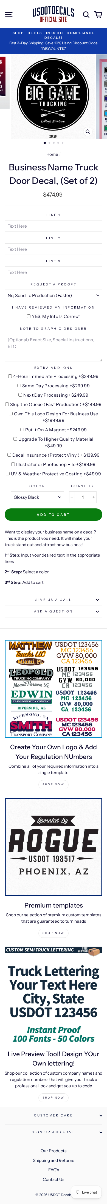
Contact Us (53, 1179)
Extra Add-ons (53, 368)
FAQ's (53, 1169)
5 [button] (63, 143)
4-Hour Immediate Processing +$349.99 (55, 376)
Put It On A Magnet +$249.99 (56, 429)
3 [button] (54, 143)
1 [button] (45, 143)
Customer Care (53, 1115)
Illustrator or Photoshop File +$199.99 (55, 464)
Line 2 (53, 238)
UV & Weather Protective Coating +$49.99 (56, 473)
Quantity (83, 486)
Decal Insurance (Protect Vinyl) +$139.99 (56, 455)
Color (37, 486)
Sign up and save (53, 1132)
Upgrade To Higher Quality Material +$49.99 (56, 442)
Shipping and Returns (53, 1160)
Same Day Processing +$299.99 (56, 385)
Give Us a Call (53, 600)
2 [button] (50, 143)
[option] (53, 41)
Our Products (53, 1150)
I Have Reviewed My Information (53, 307)
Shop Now (53, 784)
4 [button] (58, 143)
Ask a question (53, 611)
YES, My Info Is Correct (56, 316)
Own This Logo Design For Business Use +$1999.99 (56, 417)
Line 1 (53, 215)
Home (52, 154)
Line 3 (53, 261)
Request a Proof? (53, 284)
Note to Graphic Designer (53, 329)
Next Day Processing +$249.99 (55, 395)
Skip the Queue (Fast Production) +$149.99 (56, 404)
